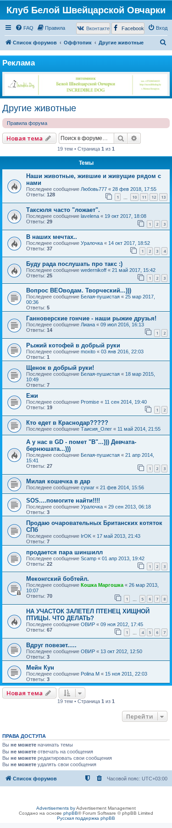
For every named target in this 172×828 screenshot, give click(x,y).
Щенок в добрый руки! (60, 367)
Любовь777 (94, 189)
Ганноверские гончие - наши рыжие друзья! (91, 318)
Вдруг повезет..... (51, 645)
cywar (87, 487)
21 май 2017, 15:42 (133, 270)
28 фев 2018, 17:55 (134, 189)
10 (134, 197)
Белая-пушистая (100, 296)
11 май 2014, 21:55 (139, 429)
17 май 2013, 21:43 (118, 536)
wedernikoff (93, 270)
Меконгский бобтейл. (57, 578)
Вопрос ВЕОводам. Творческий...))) (78, 290)
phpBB (70, 813)
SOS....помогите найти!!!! (63, 500)
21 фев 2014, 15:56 (122, 487)
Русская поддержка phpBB (86, 818)
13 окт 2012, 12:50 (121, 651)
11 (144, 197)
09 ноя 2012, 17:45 (121, 624)
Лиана (88, 324)
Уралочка (92, 243)
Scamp (88, 558)
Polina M (90, 673)
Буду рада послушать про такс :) (74, 263)
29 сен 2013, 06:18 (129, 506)
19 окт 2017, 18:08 (125, 216)
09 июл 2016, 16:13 (122, 324)
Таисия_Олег (96, 429)
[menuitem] (24, 27)
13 (163, 197)
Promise (90, 402)
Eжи (32, 395)
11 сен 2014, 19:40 (126, 402)
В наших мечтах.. (51, 236)
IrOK (86, 536)
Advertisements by (55, 808)
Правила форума (27, 123)
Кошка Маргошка (102, 585)
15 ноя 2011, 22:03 (126, 673)
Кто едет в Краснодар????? (67, 422)
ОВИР (88, 624)
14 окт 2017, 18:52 (129, 243)
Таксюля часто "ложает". (63, 209)
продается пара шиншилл (64, 552)
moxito (88, 351)
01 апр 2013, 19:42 (123, 558)
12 (153, 197)
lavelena (90, 216)
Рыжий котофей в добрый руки (73, 345)
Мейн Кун (40, 667)
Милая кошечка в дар (58, 481)
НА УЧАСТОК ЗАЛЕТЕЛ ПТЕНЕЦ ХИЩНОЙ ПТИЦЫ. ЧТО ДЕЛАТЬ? (88, 615)
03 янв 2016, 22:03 (122, 351)
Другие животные (39, 108)
